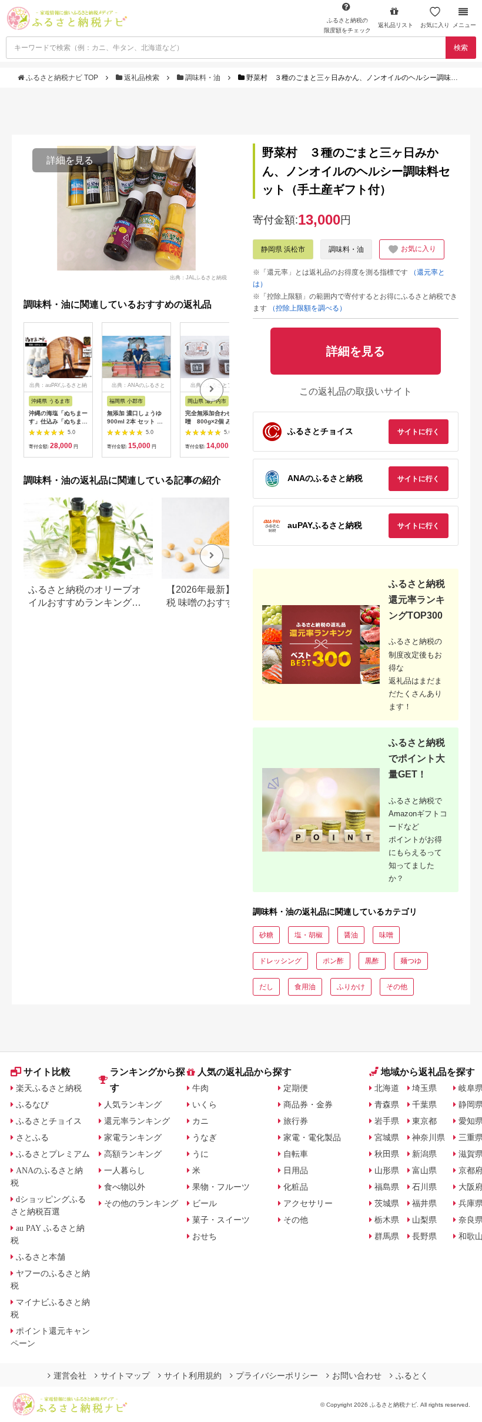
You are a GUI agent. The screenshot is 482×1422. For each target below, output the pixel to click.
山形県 (386, 1170)
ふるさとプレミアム (53, 1154)
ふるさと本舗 (40, 1257)
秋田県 (386, 1154)
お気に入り (435, 25)
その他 (396, 987)
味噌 (386, 935)
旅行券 (295, 1121)
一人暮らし (124, 1170)
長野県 (424, 1236)
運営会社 (69, 1375)
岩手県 (386, 1121)
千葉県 (424, 1104)
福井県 (424, 1203)
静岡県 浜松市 (283, 249)
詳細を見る (69, 160)
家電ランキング (133, 1137)
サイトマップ (125, 1375)
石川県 (424, 1187)
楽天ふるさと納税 (49, 1088)
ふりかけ (351, 987)
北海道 (386, 1088)
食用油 (305, 987)
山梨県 (424, 1220)
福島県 (386, 1187)
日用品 (295, 1170)
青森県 (386, 1104)
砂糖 (266, 935)
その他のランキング (141, 1203)
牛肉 (200, 1088)
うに (200, 1154)
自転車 (295, 1154)
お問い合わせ (356, 1375)
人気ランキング (133, 1104)
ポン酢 (333, 961)
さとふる (32, 1137)
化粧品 (295, 1187)
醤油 (351, 935)
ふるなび (32, 1104)
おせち (204, 1236)
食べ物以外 (124, 1187)
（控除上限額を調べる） (307, 308)
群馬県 (386, 1236)
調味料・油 (202, 78)
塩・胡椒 (308, 935)
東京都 (424, 1121)
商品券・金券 (308, 1104)
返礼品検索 (141, 78)
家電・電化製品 (312, 1137)
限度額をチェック (347, 25)
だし (266, 987)
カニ (200, 1121)
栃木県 (386, 1220)
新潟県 (424, 1154)
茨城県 (386, 1203)
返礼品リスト (395, 25)
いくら (204, 1104)
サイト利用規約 (193, 1375)
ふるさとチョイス (49, 1121)
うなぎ (204, 1137)
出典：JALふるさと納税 (198, 277)
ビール (204, 1203)
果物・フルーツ (221, 1187)
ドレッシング (280, 961)
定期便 (295, 1088)
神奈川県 (428, 1137)
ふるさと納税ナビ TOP (62, 78)
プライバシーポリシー (277, 1375)
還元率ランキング (137, 1121)
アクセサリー (308, 1203)
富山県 (424, 1170)
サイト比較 (47, 1072)
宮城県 (386, 1137)
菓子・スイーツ (221, 1220)
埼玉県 (424, 1088)
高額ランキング (133, 1154)
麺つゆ (410, 961)
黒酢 (372, 961)
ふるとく (412, 1375)
